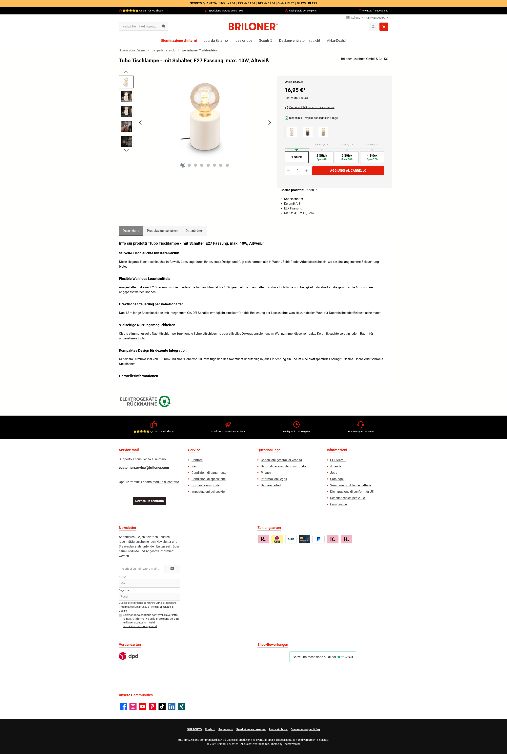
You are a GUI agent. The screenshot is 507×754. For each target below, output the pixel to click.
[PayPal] (318, 539)
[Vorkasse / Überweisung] (291, 539)
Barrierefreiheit (271, 485)
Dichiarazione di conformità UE (352, 492)
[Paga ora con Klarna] (332, 539)
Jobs (333, 473)
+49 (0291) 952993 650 (375, 10)
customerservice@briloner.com (144, 467)
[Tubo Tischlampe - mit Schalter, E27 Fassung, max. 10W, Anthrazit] (307, 132)
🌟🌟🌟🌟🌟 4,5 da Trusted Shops (143, 10)
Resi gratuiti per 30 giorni (302, 10)
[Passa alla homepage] (253, 26)
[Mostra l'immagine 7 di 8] (220, 165)
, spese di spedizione (239, 739)
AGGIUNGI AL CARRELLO (348, 170)
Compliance (338, 504)
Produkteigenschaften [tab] (162, 231)
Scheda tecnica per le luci (348, 498)
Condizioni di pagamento (209, 473)
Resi (194, 466)
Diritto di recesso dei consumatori (284, 466)
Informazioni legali (274, 479)
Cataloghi (337, 479)
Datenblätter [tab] (194, 231)
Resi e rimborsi (278, 729)
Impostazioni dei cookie (208, 492)
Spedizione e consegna (251, 729)
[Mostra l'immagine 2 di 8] (189, 165)
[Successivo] (270, 122)
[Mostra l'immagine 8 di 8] (227, 165)
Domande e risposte (205, 485)
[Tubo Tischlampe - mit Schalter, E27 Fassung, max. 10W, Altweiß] (205, 118)
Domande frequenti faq (305, 729)
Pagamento (225, 729)
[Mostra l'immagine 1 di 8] (182, 165)
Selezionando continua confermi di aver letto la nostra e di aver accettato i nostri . (151, 620)
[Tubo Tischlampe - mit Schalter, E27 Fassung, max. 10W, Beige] (323, 132)
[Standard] (128, 656)
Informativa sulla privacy (133, 606)
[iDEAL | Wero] (277, 539)
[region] (196, 126)
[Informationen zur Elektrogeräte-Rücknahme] (146, 402)
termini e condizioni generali (140, 626)
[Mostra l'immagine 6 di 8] (214, 165)
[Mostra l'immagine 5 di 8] (208, 165)
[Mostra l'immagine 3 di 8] (195, 165)
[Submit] (172, 569)
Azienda (335, 466)
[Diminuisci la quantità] (289, 170)
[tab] (131, 231)
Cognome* (124, 590)
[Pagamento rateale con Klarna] (346, 539)
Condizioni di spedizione (209, 479)
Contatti (197, 460)
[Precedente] (141, 122)
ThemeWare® (291, 743)
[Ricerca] (163, 27)
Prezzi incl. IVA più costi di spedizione (312, 107)
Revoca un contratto (149, 501)
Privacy (266, 473)
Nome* (122, 577)
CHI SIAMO (338, 460)
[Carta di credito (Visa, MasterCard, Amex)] (304, 539)
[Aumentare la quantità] (307, 170)
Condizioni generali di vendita (281, 460)
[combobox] (139, 27)
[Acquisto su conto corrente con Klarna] (263, 539)
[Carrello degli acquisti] (383, 27)
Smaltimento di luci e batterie (350, 485)
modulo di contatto (165, 482)
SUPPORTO (194, 729)
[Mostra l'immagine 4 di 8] (201, 165)
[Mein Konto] (373, 27)
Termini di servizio (161, 606)
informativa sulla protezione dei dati (157, 618)
